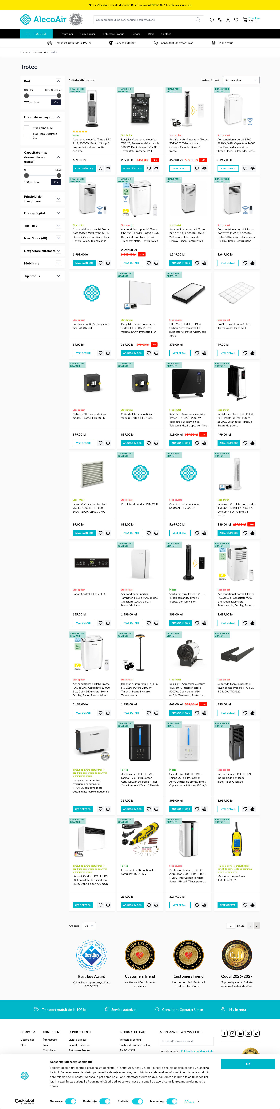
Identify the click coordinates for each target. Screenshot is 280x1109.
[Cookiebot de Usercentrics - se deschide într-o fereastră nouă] (24, 1101)
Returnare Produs (113, 33)
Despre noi (66, 33)
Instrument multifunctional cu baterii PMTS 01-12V (138, 871)
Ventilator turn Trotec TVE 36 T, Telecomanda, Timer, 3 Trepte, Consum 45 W (187, 597)
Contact (166, 33)
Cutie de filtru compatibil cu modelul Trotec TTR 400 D (89, 415)
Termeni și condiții (130, 1039)
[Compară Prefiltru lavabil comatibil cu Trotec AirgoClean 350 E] (252, 353)
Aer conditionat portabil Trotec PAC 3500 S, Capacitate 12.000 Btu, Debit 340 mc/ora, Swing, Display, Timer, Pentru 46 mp (91, 689)
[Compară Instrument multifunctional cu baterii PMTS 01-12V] (156, 905)
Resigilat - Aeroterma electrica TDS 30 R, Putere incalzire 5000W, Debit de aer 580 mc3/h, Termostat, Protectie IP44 (187, 689)
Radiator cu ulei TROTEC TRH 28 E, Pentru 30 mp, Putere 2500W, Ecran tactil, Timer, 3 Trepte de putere (236, 419)
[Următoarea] (257, 925)
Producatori (39, 52)
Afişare (189, 1101)
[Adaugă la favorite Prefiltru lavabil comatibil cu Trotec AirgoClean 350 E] (245, 353)
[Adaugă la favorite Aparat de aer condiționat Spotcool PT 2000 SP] (197, 533)
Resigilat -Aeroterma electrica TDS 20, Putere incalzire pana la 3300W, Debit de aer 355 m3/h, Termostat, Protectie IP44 (140, 145)
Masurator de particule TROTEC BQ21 (231, 877)
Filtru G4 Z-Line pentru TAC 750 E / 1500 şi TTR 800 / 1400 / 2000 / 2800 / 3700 (89, 507)
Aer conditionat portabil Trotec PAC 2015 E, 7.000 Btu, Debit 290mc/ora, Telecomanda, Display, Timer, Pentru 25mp (187, 235)
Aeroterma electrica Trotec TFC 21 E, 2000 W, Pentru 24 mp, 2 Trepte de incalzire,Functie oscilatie (92, 145)
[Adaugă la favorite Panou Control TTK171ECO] (100, 623)
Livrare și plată (77, 1039)
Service (136, 33)
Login (46, 1044)
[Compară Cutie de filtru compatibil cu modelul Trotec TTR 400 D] (108, 443)
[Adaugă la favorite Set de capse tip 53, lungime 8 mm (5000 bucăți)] (100, 353)
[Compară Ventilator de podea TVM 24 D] (156, 533)
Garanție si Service (80, 1044)
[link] (250, 925)
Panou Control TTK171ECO (89, 593)
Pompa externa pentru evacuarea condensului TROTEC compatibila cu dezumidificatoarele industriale (91, 785)
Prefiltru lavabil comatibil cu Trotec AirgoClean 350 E (234, 325)
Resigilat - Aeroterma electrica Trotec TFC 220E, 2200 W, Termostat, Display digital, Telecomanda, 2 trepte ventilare (188, 419)
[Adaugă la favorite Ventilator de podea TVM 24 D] (149, 533)
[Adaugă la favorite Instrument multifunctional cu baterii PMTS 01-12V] (149, 905)
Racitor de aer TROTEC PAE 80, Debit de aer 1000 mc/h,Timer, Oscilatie (235, 777)
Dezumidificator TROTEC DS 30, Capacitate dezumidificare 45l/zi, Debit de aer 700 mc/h (90, 879)
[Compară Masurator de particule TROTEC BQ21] (252, 905)
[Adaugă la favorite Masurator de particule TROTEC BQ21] (245, 905)
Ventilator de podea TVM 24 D (139, 504)
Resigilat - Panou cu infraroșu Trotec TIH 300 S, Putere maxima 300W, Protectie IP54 (139, 327)
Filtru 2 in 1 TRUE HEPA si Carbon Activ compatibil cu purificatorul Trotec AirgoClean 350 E (187, 329)
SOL (133, 1050)
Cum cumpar (87, 33)
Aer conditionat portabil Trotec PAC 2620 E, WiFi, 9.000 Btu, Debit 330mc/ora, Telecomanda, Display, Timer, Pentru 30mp (236, 235)
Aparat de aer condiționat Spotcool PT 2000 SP (184, 505)
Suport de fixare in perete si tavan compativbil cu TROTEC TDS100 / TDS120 (236, 687)
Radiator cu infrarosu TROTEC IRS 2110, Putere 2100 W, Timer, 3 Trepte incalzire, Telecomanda (139, 689)
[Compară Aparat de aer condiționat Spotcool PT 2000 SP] (204, 533)
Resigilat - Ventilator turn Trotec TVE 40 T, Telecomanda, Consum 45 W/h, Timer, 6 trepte (188, 145)
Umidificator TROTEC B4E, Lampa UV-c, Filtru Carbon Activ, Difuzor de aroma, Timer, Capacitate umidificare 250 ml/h (140, 779)
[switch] (104, 1101)
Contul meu (50, 1050)
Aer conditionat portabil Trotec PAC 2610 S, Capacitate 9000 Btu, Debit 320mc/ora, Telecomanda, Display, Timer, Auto (236, 599)
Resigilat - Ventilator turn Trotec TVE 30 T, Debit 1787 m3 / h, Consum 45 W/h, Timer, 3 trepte (237, 509)
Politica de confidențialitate (136, 1044)
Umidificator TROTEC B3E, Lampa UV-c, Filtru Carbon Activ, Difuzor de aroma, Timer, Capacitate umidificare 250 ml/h (188, 779)
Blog (151, 33)
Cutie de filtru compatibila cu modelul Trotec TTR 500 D (138, 415)
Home (24, 52)
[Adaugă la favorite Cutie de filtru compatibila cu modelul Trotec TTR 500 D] (149, 443)
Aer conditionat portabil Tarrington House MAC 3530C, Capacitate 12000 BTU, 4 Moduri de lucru (139, 599)
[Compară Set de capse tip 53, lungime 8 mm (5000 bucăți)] (108, 353)
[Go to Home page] (51, 19)
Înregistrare (50, 1039)
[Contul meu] (228, 19)
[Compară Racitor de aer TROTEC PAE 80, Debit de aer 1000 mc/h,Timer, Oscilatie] (252, 809)
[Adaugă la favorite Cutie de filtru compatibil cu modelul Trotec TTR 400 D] (100, 443)
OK (248, 1064)
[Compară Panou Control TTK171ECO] (108, 623)
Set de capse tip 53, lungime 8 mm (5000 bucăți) (91, 325)
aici (189, 4)
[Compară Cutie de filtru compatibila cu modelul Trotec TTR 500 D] (156, 443)
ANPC (123, 1050)
